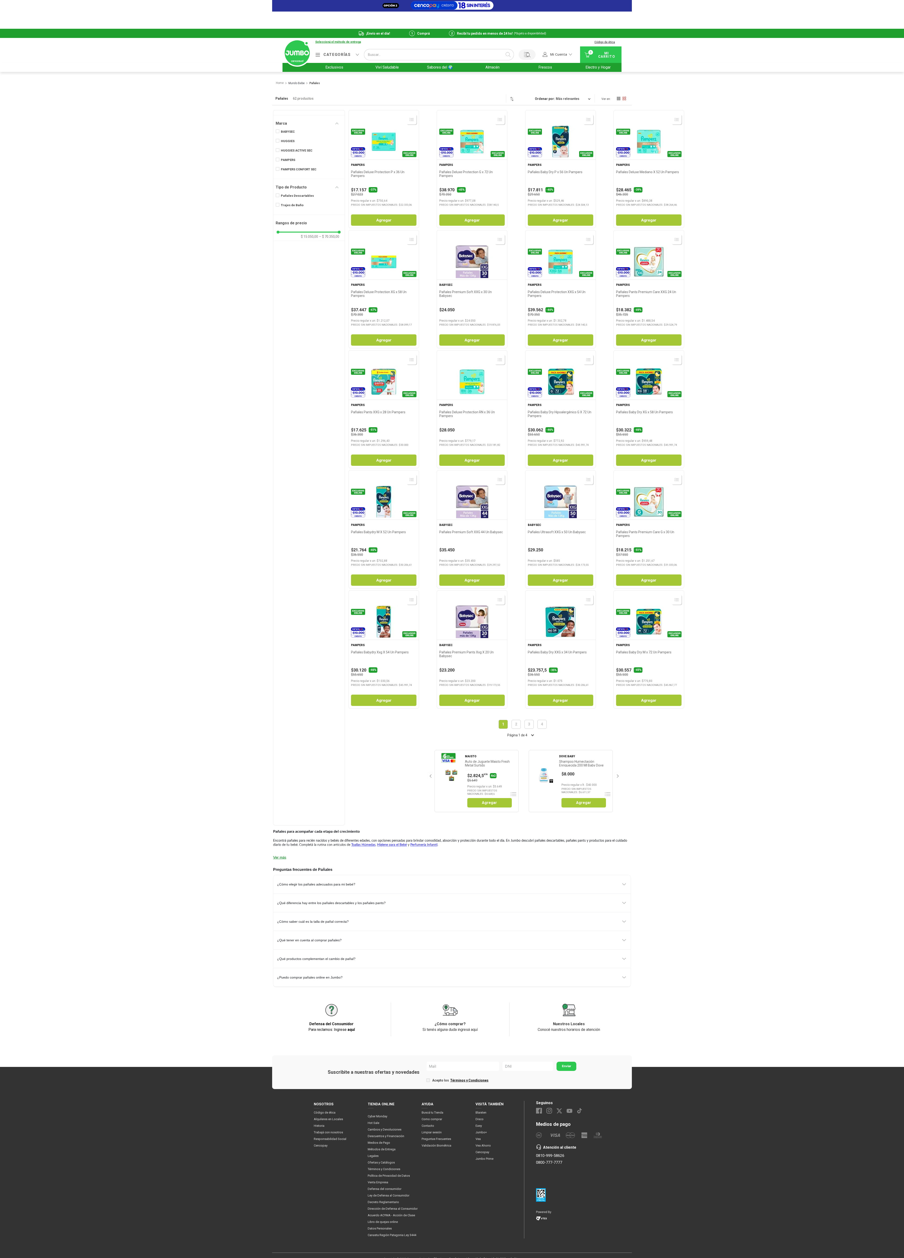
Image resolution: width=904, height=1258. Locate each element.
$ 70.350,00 (329, 236)
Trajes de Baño (292, 205)
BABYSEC (288, 131)
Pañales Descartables (297, 195)
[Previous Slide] (430, 775)
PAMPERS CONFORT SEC (298, 169)
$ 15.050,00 (309, 236)
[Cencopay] (452, 6)
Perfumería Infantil (423, 845)
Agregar (383, 220)
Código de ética (604, 42)
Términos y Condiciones (469, 1080)
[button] (338, 42)
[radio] (618, 98)
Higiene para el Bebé (392, 845)
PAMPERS (288, 160)
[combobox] (439, 54)
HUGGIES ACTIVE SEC (296, 150)
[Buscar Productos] (508, 54)
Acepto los (460, 1080)
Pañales (314, 83)
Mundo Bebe (296, 83)
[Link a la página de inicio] (279, 83)
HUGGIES (288, 141)
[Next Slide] (617, 775)
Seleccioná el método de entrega (338, 42)
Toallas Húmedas (363, 845)
